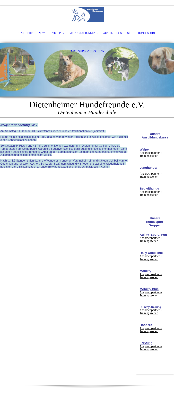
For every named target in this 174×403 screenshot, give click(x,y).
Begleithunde (149, 188)
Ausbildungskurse (116, 33)
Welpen (145, 149)
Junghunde (148, 167)
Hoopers (146, 325)
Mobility (145, 271)
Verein (57, 33)
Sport (155, 234)
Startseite (25, 33)
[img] (87, 14)
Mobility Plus (149, 289)
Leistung (146, 343)
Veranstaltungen (82, 33)
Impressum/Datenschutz (87, 51)
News (42, 33)
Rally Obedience (151, 253)
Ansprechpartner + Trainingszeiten (151, 154)
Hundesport (146, 33)
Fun (164, 234)
